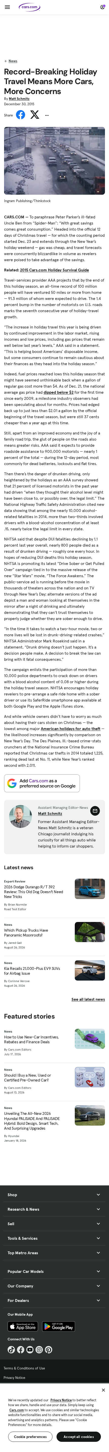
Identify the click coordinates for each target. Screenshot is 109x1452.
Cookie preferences (30, 1436)
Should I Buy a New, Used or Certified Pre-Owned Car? (27, 1078)
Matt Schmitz (19, 98)
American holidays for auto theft (70, 728)
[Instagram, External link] (39, 1349)
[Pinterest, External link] (48, 1349)
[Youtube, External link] (30, 1349)
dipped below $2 (59, 392)
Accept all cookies (79, 1436)
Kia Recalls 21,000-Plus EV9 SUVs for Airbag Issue (32, 971)
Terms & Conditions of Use (24, 1368)
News (13, 61)
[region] (54, 1417)
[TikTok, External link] (11, 1349)
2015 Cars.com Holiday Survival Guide (54, 269)
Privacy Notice (14, 1377)
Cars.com (16, 1410)
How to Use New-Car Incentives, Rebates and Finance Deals (31, 1039)
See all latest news (88, 999)
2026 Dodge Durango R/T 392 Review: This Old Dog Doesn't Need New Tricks (33, 892)
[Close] (103, 1390)
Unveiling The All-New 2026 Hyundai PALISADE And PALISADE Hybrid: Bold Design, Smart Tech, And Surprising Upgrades (32, 1121)
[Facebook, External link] (20, 1349)
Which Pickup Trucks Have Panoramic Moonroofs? (26, 933)
